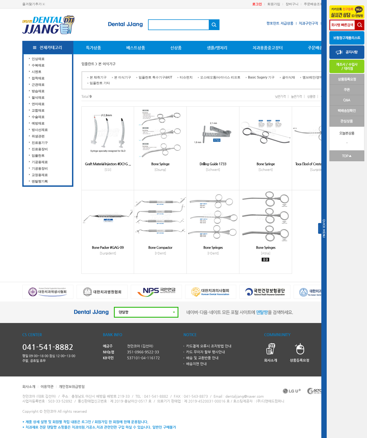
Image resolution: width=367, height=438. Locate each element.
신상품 (176, 47)
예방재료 (38, 123)
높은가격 (296, 96)
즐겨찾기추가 (32, 4)
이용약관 (47, 387)
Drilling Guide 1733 (213, 164)
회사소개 (28, 387)
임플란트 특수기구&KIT (155, 77)
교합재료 (38, 110)
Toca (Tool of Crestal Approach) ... (318, 164)
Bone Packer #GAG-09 (108, 247)
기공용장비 (40, 168)
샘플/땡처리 (217, 47)
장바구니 (292, 4)
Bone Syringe (160, 164)
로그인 (257, 4)
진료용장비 (40, 149)
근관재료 (38, 85)
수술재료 (38, 117)
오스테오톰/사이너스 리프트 (220, 77)
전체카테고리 (50, 47)
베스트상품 (135, 47)
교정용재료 (40, 175)
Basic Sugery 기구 (261, 77)
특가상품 (93, 47)
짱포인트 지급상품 (280, 23)
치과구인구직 (308, 23)
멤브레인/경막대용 (316, 77)
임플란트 (38, 155)
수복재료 (38, 65)
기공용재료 (40, 162)
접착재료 (38, 78)
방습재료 (38, 91)
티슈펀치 (186, 77)
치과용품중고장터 (268, 47)
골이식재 (288, 77)
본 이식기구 (122, 77)
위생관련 (38, 136)
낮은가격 (280, 96)
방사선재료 (40, 130)
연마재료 (38, 104)
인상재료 (38, 59)
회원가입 (273, 4)
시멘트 (36, 72)
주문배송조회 (313, 4)
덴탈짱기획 (40, 181)
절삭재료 (38, 97)
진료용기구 (40, 143)
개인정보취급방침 (72, 387)
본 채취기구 (98, 77)
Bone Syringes (213, 247)
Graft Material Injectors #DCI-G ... (108, 164)
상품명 (311, 96)
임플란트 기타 (100, 83)
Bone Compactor (160, 247)
